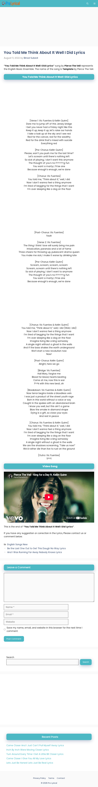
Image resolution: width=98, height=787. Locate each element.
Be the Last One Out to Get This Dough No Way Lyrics (36, 548)
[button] (87, 3)
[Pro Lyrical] (10, 3)
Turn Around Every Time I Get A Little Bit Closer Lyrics (34, 754)
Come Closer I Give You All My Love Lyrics (28, 758)
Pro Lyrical (52, 782)
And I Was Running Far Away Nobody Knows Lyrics (34, 552)
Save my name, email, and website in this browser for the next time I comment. (44, 629)
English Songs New (17, 544)
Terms (51, 778)
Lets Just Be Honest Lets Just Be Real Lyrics (29, 762)
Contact (61, 778)
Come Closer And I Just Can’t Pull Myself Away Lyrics (35, 745)
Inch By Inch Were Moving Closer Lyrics (27, 749)
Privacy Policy (39, 778)
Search (10, 657)
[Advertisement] (49, 27)
